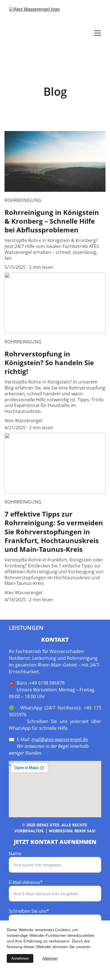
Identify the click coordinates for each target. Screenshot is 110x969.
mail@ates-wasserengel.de (60, 739)
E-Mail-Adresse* (26, 882)
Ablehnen (50, 958)
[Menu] (97, 33)
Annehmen (20, 958)
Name (15, 853)
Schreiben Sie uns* (29, 911)
